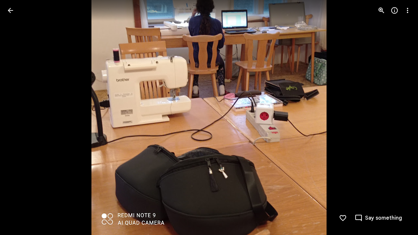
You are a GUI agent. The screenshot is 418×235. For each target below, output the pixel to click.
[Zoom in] (381, 10)
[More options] (407, 10)
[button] (18, 117)
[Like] (343, 218)
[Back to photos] (10, 10)
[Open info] (394, 10)
